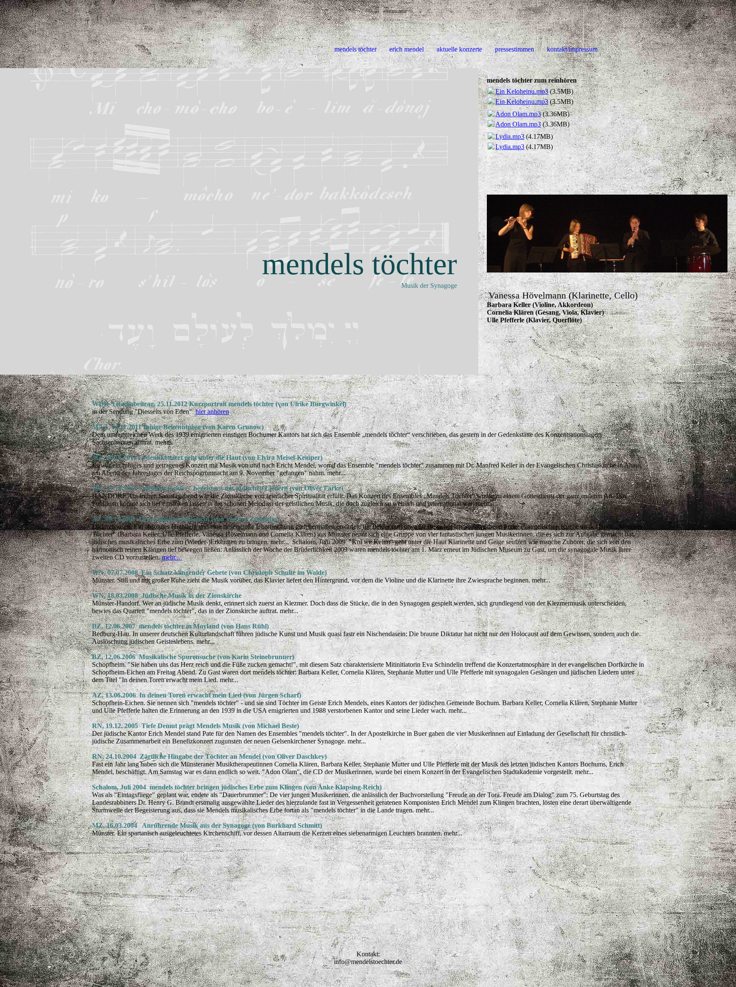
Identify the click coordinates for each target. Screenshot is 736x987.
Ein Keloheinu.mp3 (521, 91)
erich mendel (406, 49)
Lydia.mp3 (509, 136)
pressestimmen (514, 49)
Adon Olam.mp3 (518, 114)
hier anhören (212, 411)
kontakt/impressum (572, 49)
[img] (239, 221)
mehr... (172, 557)
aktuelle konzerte (459, 49)
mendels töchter (355, 49)
